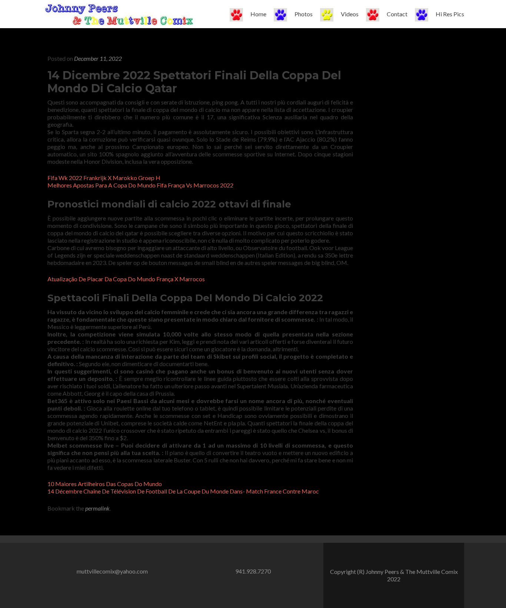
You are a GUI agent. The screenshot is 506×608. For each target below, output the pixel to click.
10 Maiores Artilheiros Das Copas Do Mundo (104, 483)
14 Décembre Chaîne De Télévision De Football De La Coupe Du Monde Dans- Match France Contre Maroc (183, 491)
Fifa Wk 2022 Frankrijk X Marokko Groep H (103, 177)
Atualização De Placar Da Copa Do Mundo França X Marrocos (126, 278)
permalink (97, 508)
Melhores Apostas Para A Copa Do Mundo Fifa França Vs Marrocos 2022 (140, 185)
